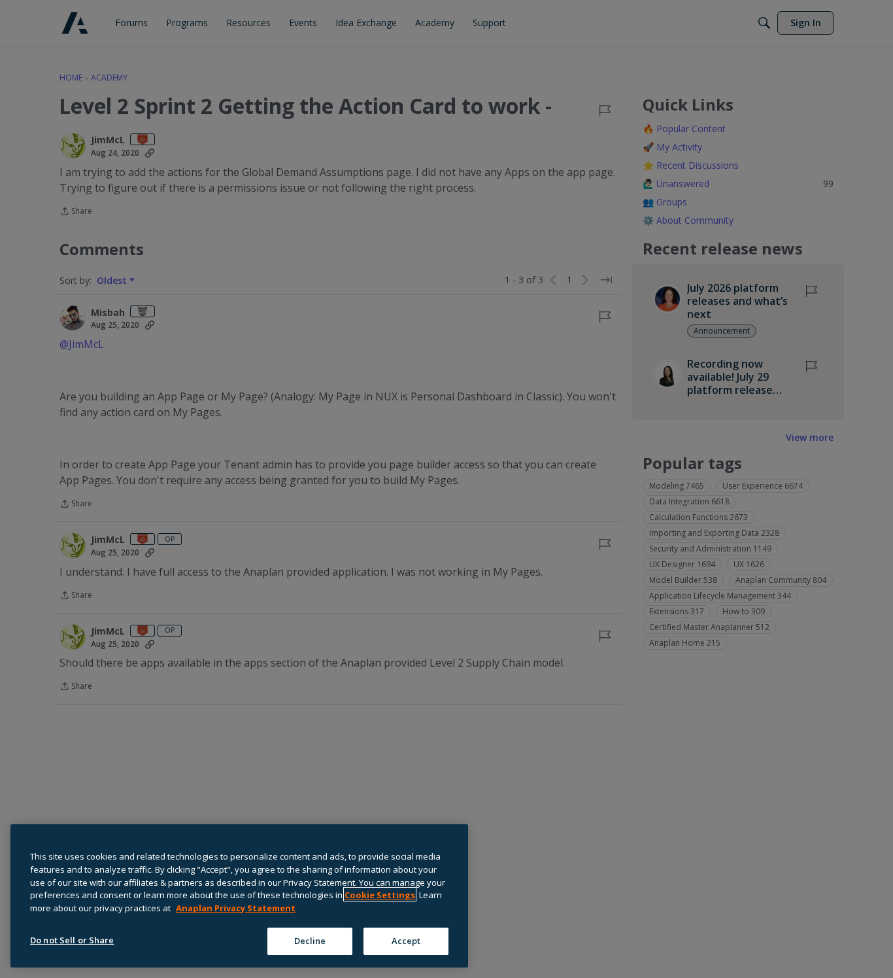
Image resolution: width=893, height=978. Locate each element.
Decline (310, 940)
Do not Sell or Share (72, 939)
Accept (406, 940)
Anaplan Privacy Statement (235, 907)
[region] (239, 896)
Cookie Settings (380, 894)
